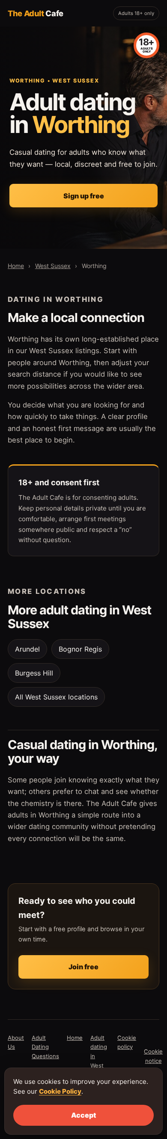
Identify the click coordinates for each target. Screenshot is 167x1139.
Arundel (27, 649)
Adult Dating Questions (45, 1046)
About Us (16, 1042)
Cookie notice (153, 1056)
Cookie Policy (60, 1091)
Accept (83, 1115)
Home (16, 265)
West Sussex (53, 265)
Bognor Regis (80, 649)
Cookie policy (126, 1042)
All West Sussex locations (56, 697)
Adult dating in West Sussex (100, 1056)
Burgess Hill (34, 673)
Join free (83, 966)
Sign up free (83, 196)
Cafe (35, 13)
